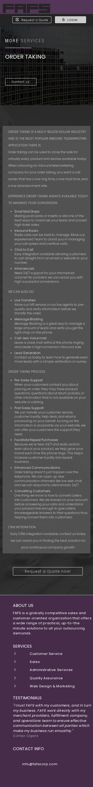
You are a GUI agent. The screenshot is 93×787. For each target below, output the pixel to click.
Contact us (21, 82)
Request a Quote (34, 20)
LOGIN (72, 20)
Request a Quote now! (48, 571)
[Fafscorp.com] (26, 10)
